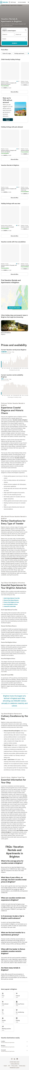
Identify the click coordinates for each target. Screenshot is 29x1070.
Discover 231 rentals (14, 307)
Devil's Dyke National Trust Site (11, 598)
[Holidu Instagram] (12, 1059)
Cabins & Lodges (6, 53)
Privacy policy (14, 1065)
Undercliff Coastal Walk (10, 606)
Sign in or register (8, 119)
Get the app (13, 2)
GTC (9, 1065)
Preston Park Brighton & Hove (11, 602)
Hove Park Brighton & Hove (11, 604)
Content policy (22, 1065)
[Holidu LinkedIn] (14, 1059)
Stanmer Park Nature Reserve (11, 600)
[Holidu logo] (4, 2)
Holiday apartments (19, 53)
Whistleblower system (14, 1067)
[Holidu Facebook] (17, 1059)
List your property (22, 2)
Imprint (5, 1065)
